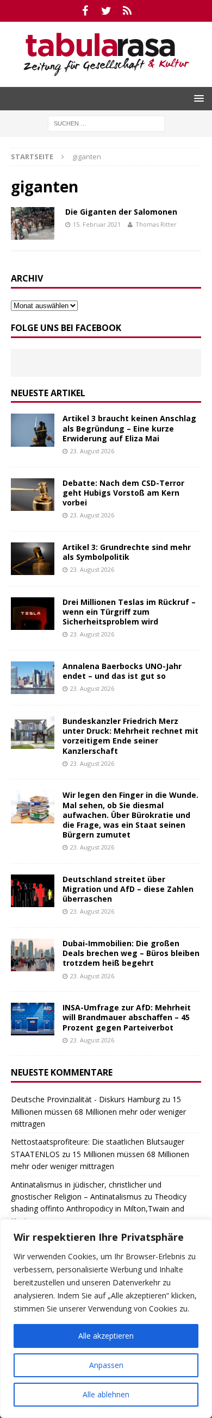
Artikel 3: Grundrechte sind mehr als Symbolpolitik (127, 552)
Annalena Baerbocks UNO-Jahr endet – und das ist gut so (122, 671)
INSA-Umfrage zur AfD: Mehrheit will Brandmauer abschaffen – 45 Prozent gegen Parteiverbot (127, 1017)
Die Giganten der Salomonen (121, 212)
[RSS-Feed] (127, 11)
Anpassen (106, 1365)
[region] (106, 1318)
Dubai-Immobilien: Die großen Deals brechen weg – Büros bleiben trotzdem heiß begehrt (131, 953)
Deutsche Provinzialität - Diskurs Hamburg (85, 1099)
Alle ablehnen (106, 1394)
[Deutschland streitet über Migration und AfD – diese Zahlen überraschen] (32, 890)
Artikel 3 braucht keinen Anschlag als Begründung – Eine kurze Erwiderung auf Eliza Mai (129, 428)
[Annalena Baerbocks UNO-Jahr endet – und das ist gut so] (32, 677)
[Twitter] (106, 11)
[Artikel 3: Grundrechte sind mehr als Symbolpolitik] (32, 558)
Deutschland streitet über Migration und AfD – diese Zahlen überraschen (128, 889)
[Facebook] (85, 11)
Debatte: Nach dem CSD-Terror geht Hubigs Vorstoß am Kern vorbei (123, 493)
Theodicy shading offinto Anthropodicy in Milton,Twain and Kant (98, 1208)
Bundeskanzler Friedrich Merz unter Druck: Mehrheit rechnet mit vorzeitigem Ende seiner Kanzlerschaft (130, 736)
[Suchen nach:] (106, 122)
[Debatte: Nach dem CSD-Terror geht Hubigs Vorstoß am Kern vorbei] (32, 494)
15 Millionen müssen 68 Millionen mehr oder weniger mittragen (98, 1111)
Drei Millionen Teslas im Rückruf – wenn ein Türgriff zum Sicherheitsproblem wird (129, 612)
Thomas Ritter (156, 224)
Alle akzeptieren (106, 1335)
